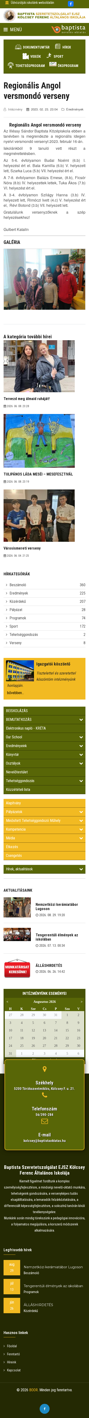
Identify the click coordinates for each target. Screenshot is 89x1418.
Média (10, 838)
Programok (17, 618)
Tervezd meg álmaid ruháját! (27, 398)
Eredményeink (16, 746)
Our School (14, 737)
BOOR (33, 1390)
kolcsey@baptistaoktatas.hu (44, 1141)
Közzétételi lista (18, 789)
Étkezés (12, 847)
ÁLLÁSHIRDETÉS (49, 965)
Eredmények (18, 593)
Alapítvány (13, 803)
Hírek (66, 47)
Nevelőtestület (17, 772)
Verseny (15, 643)
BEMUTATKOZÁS (19, 719)
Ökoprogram (68, 66)
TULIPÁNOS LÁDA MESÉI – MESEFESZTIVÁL (38, 474)
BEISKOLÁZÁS (17, 711)
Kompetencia (16, 829)
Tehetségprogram (30, 66)
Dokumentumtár (36, 47)
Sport (58, 56)
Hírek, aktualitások (19, 869)
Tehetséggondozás (23, 634)
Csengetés (14, 855)
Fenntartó (13, 1354)
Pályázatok (14, 812)
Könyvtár (12, 754)
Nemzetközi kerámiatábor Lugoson (57, 906)
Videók (35, 56)
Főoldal (12, 1346)
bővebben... (15, 693)
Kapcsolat (14, 1370)
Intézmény (15, 109)
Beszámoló (17, 585)
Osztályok (13, 763)
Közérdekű (17, 601)
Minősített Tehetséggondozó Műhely (33, 820)
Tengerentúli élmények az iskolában (57, 937)
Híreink (11, 1362)
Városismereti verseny (22, 548)
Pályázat (15, 610)
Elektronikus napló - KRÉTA (26, 728)
